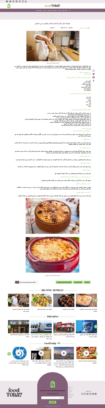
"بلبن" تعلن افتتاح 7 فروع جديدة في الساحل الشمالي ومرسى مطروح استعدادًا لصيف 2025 (41, 363)
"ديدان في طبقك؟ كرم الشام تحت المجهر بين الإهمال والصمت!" (19, 362)
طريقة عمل (87, 282)
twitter (16, 1)
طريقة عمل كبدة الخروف (91, 309)
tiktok (13, 1)
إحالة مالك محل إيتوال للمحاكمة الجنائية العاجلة (42, 335)
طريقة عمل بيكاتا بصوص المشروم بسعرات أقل (43, 310)
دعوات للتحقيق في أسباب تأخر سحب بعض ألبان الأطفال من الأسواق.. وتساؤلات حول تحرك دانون (63, 336)
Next (9, 300)
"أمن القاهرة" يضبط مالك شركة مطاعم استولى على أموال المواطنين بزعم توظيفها (64, 363)
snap (10, 1)
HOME (69, 10)
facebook (23, 1)
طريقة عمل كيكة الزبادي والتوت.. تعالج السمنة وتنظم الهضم (20, 310)
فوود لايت (49, 10)
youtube (7, 1)
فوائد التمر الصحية (77, 282)
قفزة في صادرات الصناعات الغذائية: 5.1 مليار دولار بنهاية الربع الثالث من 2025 (19, 335)
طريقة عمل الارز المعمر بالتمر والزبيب (64, 282)
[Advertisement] (52, 15)
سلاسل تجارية (54, 10)
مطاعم (59, 10)
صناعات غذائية (64, 10)
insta (20, 1)
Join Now (52, 402)
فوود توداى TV (39, 10)
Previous (96, 300)
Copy (17, 282)
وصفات (44, 10)
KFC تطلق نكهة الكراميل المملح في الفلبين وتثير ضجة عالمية (86, 335)
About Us (70, 397)
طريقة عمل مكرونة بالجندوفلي (67, 309)
